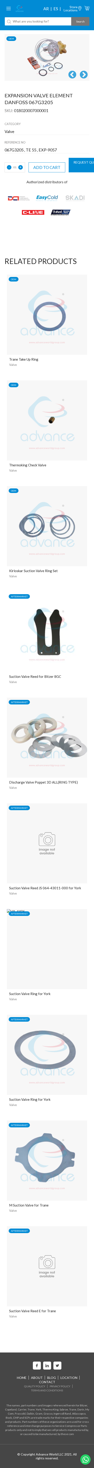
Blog (51, 1378)
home (21, 1378)
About (37, 1378)
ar (46, 8)
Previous (72, 75)
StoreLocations (71, 8)
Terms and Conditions (47, 1390)
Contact (47, 1382)
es (55, 8)
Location (68, 1378)
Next (83, 75)
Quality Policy (34, 1386)
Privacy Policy (60, 1386)
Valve (13, 365)
